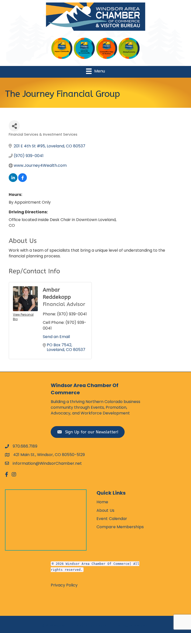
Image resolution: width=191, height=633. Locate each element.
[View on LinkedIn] (13, 180)
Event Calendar (111, 518)
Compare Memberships (120, 527)
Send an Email (56, 337)
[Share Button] (14, 125)
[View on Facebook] (22, 180)
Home (102, 502)
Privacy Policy (64, 585)
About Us (105, 510)
